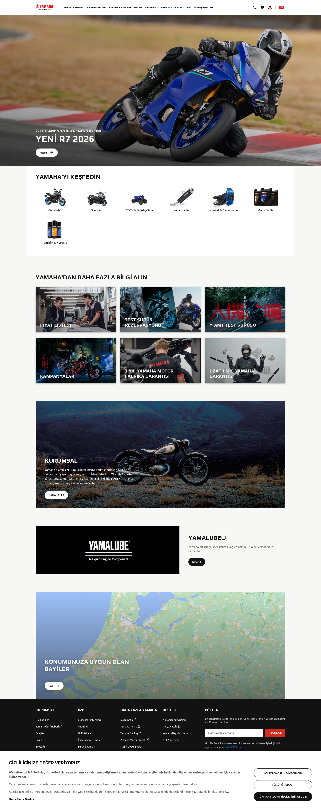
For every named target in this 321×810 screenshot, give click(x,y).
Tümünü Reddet (283, 784)
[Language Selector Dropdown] (281, 7)
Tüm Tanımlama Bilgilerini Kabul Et (282, 796)
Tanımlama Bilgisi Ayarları (283, 772)
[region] (160, 780)
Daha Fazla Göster (21, 799)
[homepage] (44, 7)
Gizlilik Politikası (234, 746)
